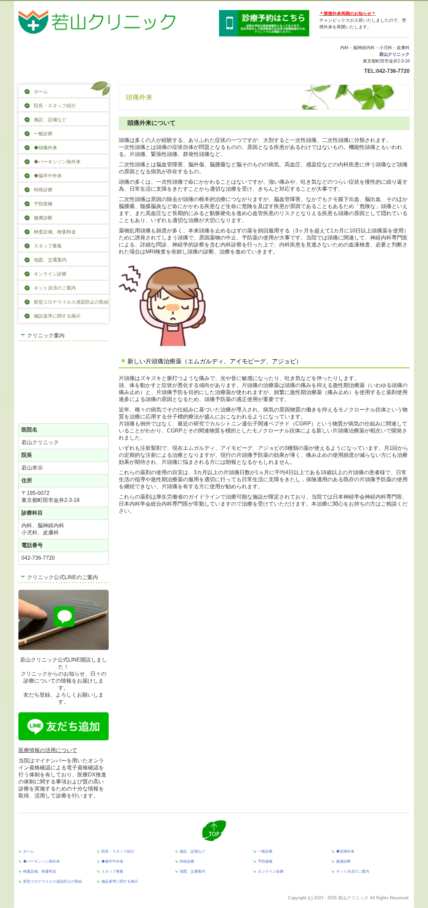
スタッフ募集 (48, 245)
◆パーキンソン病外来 (57, 161)
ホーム (41, 91)
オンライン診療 (50, 274)
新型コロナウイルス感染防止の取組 (71, 302)
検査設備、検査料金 (55, 231)
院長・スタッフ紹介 (55, 105)
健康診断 (43, 217)
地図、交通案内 (50, 259)
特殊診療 (43, 189)
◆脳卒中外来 (48, 175)
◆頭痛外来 (45, 147)
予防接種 (43, 203)
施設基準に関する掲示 (57, 316)
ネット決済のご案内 (55, 288)
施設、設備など (50, 119)
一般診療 (43, 133)
